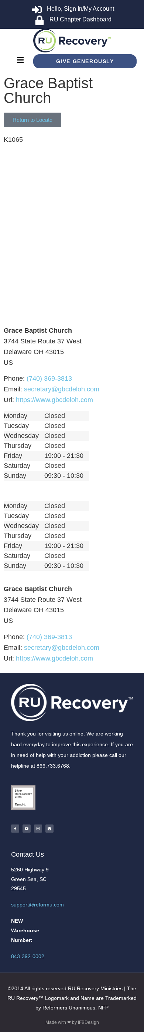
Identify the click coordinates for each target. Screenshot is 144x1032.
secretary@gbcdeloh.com (61, 389)
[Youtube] (27, 828)
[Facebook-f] (15, 828)
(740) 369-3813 (49, 378)
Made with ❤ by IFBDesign (72, 1022)
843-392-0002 (27, 956)
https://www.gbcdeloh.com (54, 400)
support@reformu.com (37, 905)
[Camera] (49, 828)
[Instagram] (38, 828)
